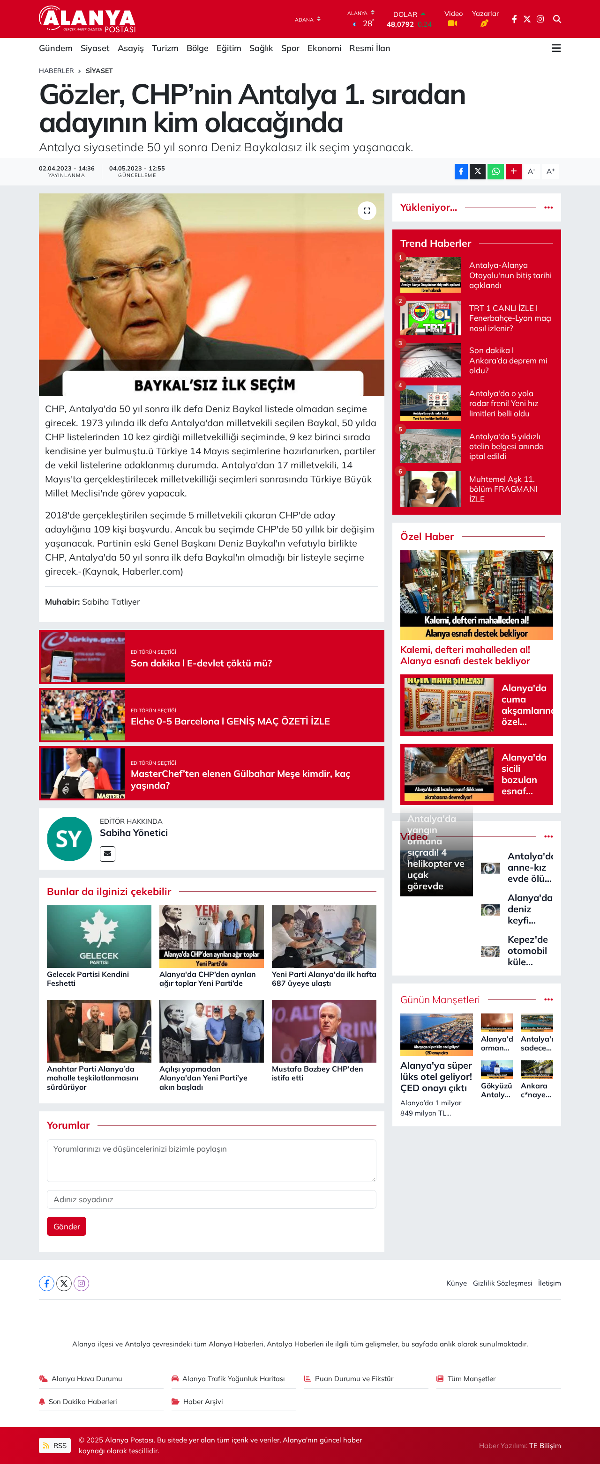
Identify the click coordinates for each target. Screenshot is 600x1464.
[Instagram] (81, 1283)
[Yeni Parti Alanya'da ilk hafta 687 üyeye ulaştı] (324, 935)
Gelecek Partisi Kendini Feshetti (88, 978)
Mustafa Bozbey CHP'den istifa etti (317, 1073)
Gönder (66, 1226)
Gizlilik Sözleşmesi (502, 1283)
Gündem (56, 48)
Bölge (198, 48)
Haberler (56, 71)
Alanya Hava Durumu (87, 1378)
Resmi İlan (369, 48)
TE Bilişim (545, 1445)
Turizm (165, 48)
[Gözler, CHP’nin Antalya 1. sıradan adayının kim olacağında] (211, 294)
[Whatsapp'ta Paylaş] (496, 171)
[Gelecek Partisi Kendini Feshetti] (99, 935)
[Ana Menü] (556, 48)
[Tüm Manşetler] (548, 1000)
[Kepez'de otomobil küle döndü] (490, 950)
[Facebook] (46, 1283)
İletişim (549, 1283)
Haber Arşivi (203, 1401)
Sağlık (261, 48)
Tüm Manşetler (471, 1378)
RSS (59, 1445)
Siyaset (95, 48)
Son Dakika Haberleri (83, 1401)
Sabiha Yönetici (134, 832)
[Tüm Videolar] (548, 837)
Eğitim (229, 48)
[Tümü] (548, 207)
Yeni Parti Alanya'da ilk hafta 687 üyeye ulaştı (324, 978)
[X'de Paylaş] (478, 171)
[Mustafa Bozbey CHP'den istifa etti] (324, 1030)
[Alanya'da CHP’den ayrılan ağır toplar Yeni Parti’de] (211, 935)
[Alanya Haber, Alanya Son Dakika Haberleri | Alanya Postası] (88, 19)
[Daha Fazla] (514, 171)
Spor (290, 48)
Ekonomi (324, 48)
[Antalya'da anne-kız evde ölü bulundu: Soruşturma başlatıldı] (490, 867)
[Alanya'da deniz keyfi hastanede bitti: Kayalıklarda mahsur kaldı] (490, 909)
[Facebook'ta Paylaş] (461, 171)
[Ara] (557, 19)
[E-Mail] (107, 854)
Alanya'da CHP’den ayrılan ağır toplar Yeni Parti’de (207, 978)
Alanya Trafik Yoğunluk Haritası (233, 1378)
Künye (457, 1283)
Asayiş (131, 48)
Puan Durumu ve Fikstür (354, 1378)
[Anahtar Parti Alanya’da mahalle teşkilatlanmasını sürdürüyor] (99, 1030)
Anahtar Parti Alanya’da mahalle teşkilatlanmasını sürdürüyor (92, 1077)
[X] (64, 1283)
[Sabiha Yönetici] (69, 838)
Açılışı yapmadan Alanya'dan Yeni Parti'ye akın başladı (203, 1077)
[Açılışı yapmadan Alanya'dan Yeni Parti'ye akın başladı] (211, 1030)
